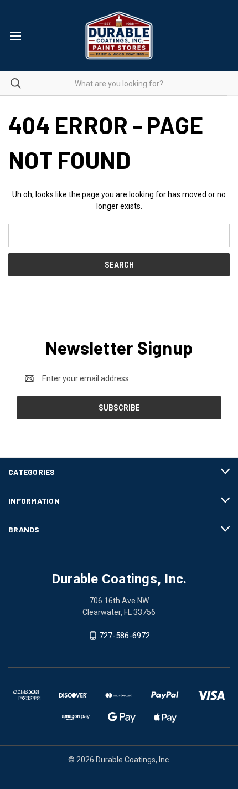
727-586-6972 (124, 636)
